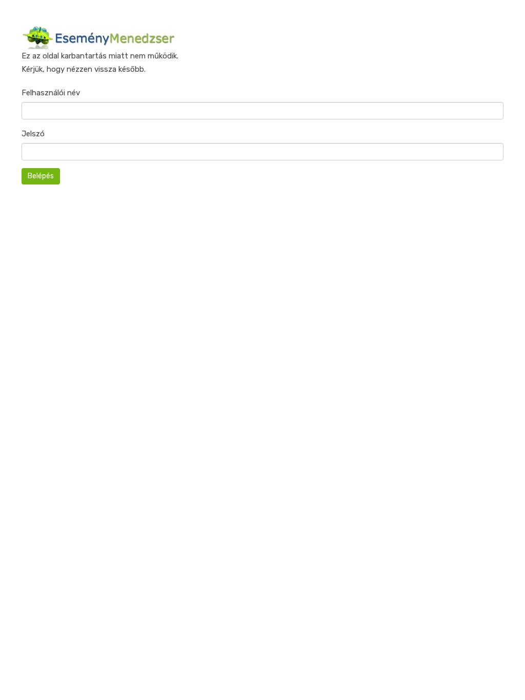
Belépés (41, 176)
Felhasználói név (51, 92)
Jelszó (33, 133)
